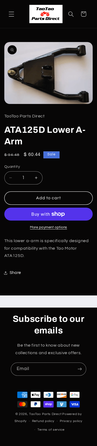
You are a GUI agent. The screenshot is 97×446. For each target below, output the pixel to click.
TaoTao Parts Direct (45, 414)
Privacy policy (71, 421)
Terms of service (51, 429)
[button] (11, 14)
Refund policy (43, 421)
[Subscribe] (80, 369)
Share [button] (15, 273)
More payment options (48, 227)
